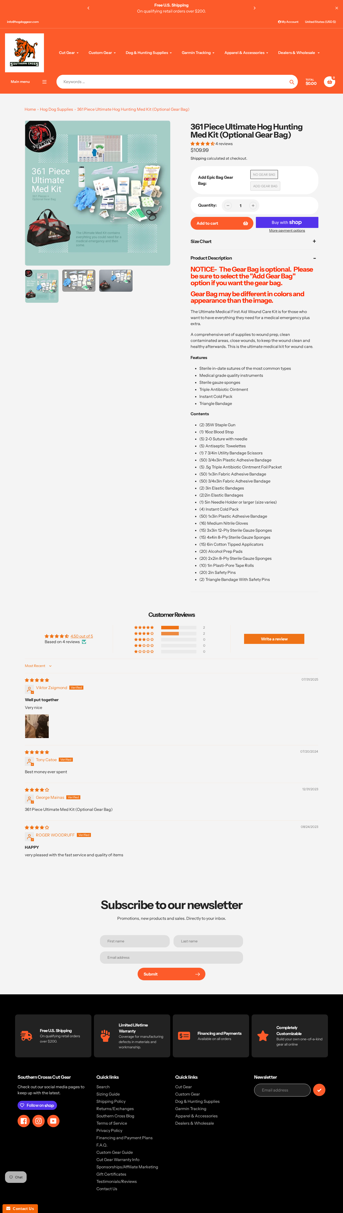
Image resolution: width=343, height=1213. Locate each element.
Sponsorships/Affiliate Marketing (127, 1166)
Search (103, 1086)
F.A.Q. (101, 1144)
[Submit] (319, 1090)
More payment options (287, 230)
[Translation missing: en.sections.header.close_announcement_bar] (336, 8)
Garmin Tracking (190, 1108)
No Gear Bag (264, 174)
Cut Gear (183, 1086)
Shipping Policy (111, 1101)
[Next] (254, 8)
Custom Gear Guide (114, 1152)
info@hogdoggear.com (23, 22)
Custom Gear (187, 1094)
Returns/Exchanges (115, 1108)
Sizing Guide (108, 1094)
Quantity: (207, 205)
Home (30, 109)
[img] (37, 680)
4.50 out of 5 (82, 636)
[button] (203, 143)
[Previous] (88, 8)
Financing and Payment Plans (124, 1137)
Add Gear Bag (265, 186)
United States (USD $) (320, 22)
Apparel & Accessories (196, 1115)
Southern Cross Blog (115, 1115)
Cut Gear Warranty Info (117, 1159)
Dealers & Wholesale (194, 1123)
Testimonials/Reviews (116, 1181)
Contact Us (106, 1188)
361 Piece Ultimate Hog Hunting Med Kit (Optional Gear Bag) (133, 109)
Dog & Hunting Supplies (197, 1101)
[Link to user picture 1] (37, 726)
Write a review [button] (274, 638)
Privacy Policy (109, 1130)
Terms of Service (111, 1123)
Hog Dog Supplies (56, 109)
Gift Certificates (111, 1174)
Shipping (198, 158)
